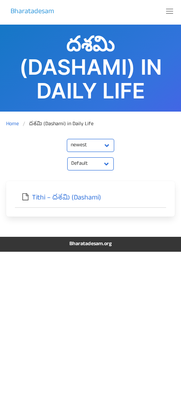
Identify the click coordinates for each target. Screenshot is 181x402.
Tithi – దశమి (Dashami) (66, 198)
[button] (169, 11)
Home (12, 124)
